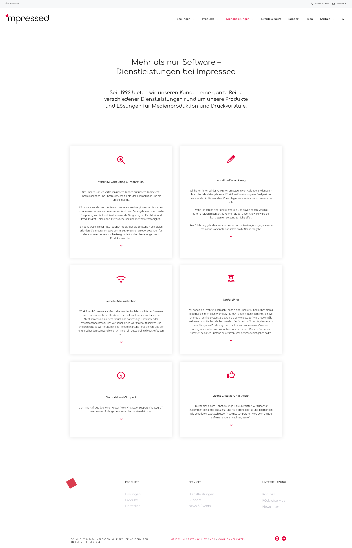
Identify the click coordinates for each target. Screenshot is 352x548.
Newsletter (341, 3)
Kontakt (325, 19)
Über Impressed (13, 3)
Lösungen (183, 19)
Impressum (177, 539)
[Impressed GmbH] (27, 19)
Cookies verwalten (232, 539)
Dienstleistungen (238, 19)
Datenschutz (197, 539)
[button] (343, 19)
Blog (310, 19)
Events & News (271, 19)
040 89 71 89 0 (322, 3)
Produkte (208, 19)
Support (294, 19)
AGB (212, 539)
